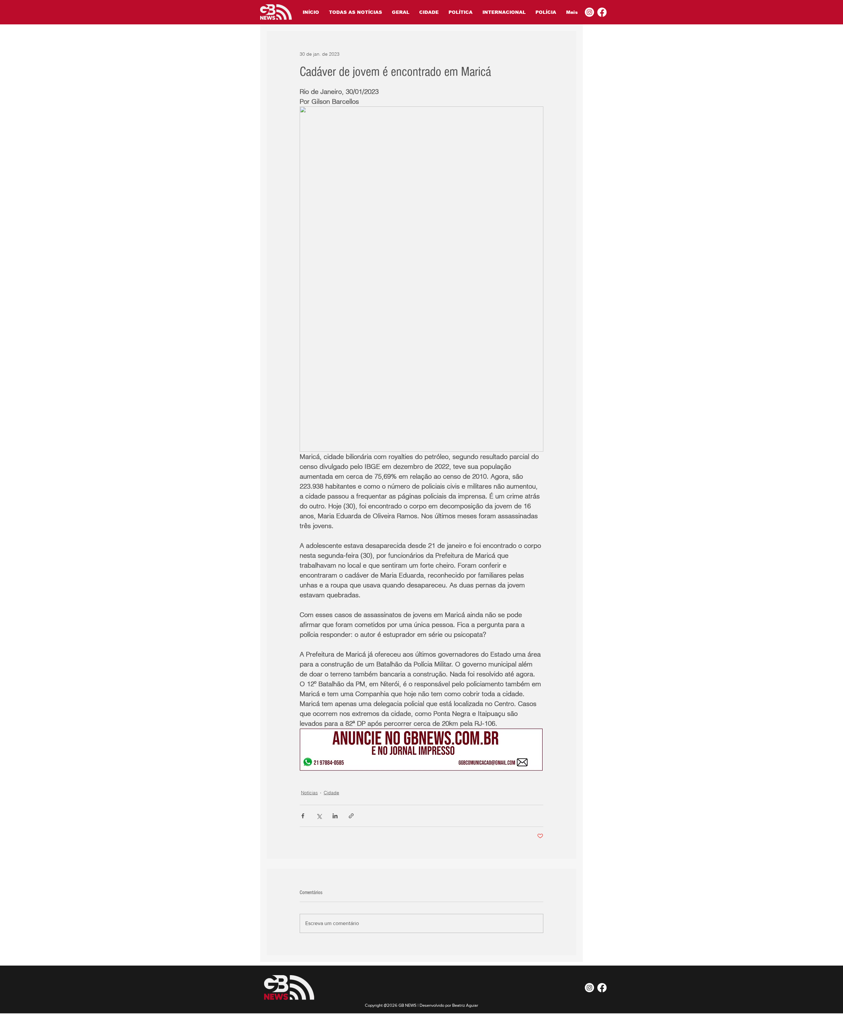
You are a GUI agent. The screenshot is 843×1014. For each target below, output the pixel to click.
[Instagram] (589, 12)
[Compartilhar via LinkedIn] (335, 816)
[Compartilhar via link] (351, 816)
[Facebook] (602, 12)
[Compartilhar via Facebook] (303, 816)
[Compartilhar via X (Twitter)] (319, 816)
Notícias (309, 793)
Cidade (331, 793)
